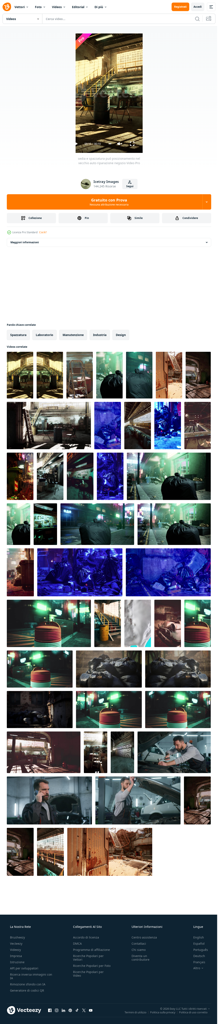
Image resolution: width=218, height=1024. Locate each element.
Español (196, 943)
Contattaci (136, 943)
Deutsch (196, 956)
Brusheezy (17, 937)
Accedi (194, 7)
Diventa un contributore (138, 958)
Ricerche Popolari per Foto (87, 967)
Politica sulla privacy (159, 1012)
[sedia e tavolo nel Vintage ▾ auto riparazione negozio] (50, 476)
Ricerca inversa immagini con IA (28, 976)
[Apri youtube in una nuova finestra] (90, 1010)
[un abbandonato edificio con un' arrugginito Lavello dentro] (169, 375)
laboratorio (44, 335)
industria (99, 335)
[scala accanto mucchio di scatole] (79, 375)
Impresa (16, 956)
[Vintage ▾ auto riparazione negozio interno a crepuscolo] (197, 800)
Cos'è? (43, 232)
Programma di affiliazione (90, 950)
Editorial (78, 7)
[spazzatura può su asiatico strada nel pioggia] (20, 476)
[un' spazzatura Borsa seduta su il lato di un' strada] (139, 375)
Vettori (19, 7)
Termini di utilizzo (132, 1012)
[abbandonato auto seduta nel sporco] (167, 623)
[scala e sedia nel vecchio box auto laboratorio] (49, 425)
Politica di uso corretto (190, 1012)
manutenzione (73, 335)
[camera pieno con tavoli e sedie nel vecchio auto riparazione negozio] (80, 476)
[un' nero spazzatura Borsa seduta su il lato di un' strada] (109, 375)
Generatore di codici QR (27, 990)
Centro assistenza (142, 937)
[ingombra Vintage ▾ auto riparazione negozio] (137, 425)
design (121, 335)
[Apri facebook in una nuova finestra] (50, 1010)
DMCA (76, 943)
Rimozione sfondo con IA (27, 984)
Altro (194, 968)
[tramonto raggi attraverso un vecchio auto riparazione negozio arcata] (198, 375)
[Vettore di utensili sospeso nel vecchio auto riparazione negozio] (45, 524)
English (196, 937)
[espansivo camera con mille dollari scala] (20, 852)
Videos (57, 7)
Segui (128, 186)
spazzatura (18, 335)
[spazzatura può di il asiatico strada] (20, 572)
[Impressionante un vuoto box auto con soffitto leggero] (122, 752)
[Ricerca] (194, 18)
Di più (99, 7)
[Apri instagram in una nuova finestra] (56, 1010)
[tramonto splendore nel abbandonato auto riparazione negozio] (50, 852)
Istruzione (17, 962)
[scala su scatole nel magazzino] (95, 752)
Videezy (15, 950)
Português (198, 950)
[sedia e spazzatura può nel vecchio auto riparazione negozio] (50, 375)
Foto (38, 7)
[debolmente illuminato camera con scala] (43, 752)
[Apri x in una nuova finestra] (84, 1010)
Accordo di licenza (85, 937)
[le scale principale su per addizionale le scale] (107, 623)
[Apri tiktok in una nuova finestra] (77, 1010)
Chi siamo (136, 950)
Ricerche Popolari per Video (87, 977)
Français (196, 962)
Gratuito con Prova (107, 201)
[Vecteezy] (7, 7)
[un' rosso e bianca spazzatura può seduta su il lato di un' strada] (49, 623)
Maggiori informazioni (24, 242)
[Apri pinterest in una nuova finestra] (70, 1010)
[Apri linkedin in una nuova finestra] (63, 1010)
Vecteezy (16, 943)
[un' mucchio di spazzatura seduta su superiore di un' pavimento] (110, 476)
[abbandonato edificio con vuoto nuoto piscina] (197, 425)
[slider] (108, 143)
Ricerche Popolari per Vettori (87, 958)
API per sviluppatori (24, 968)
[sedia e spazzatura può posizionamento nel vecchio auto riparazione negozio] (20, 375)
